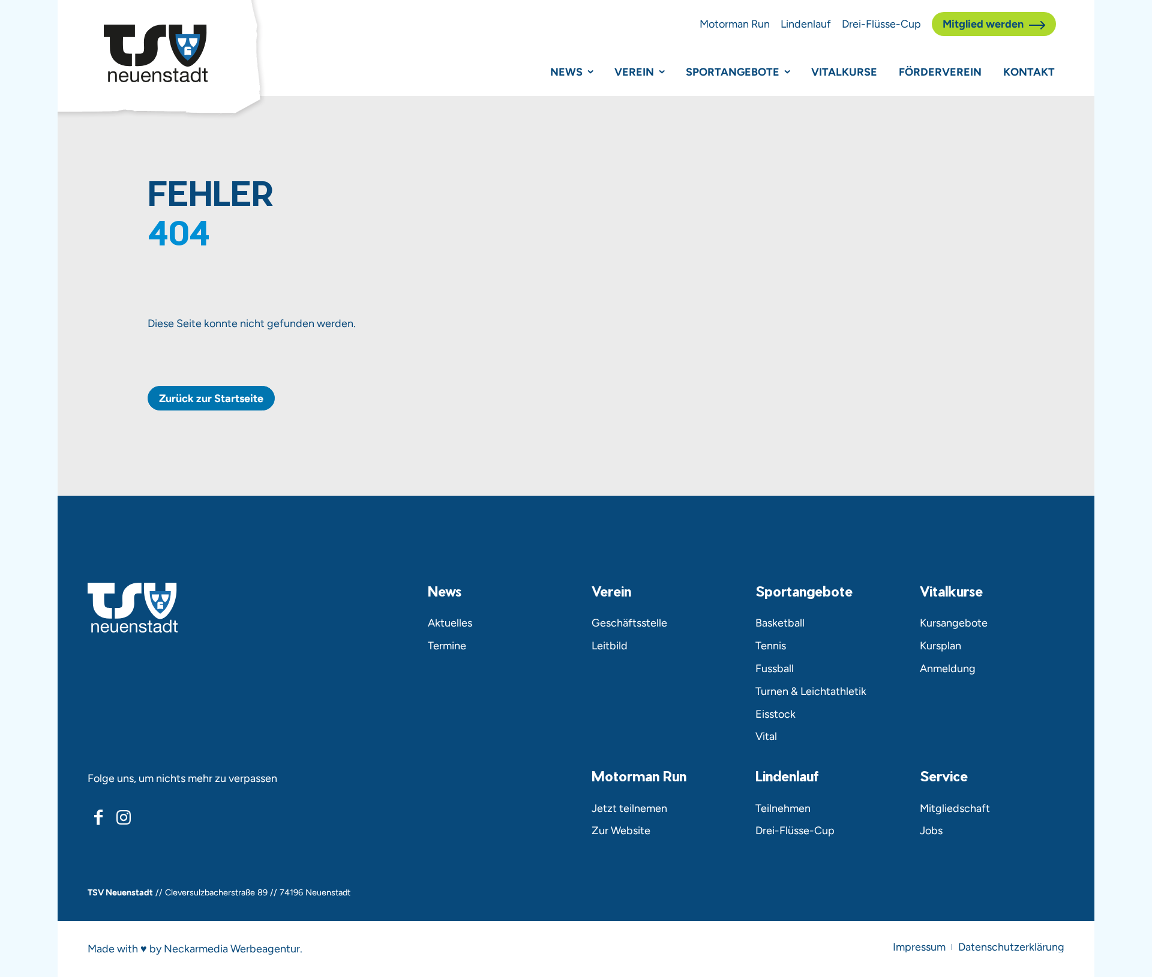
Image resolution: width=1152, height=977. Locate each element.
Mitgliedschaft (955, 808)
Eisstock (775, 714)
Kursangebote (954, 622)
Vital (766, 736)
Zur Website (621, 830)
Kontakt (1029, 71)
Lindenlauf (806, 23)
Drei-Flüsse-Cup (881, 23)
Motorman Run (735, 23)
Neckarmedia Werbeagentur (232, 948)
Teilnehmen (783, 808)
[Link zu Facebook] (98, 817)
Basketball (780, 622)
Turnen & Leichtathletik (810, 691)
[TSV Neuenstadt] (156, 53)
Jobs (931, 830)
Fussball (774, 668)
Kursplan (940, 645)
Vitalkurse (844, 71)
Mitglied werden (983, 23)
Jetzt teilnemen (629, 808)
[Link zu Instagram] (123, 817)
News (566, 71)
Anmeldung (948, 668)
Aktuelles (450, 622)
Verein (634, 71)
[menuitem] (919, 947)
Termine (447, 645)
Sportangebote (732, 71)
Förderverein (940, 71)
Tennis (770, 645)
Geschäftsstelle (629, 622)
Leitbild (610, 645)
